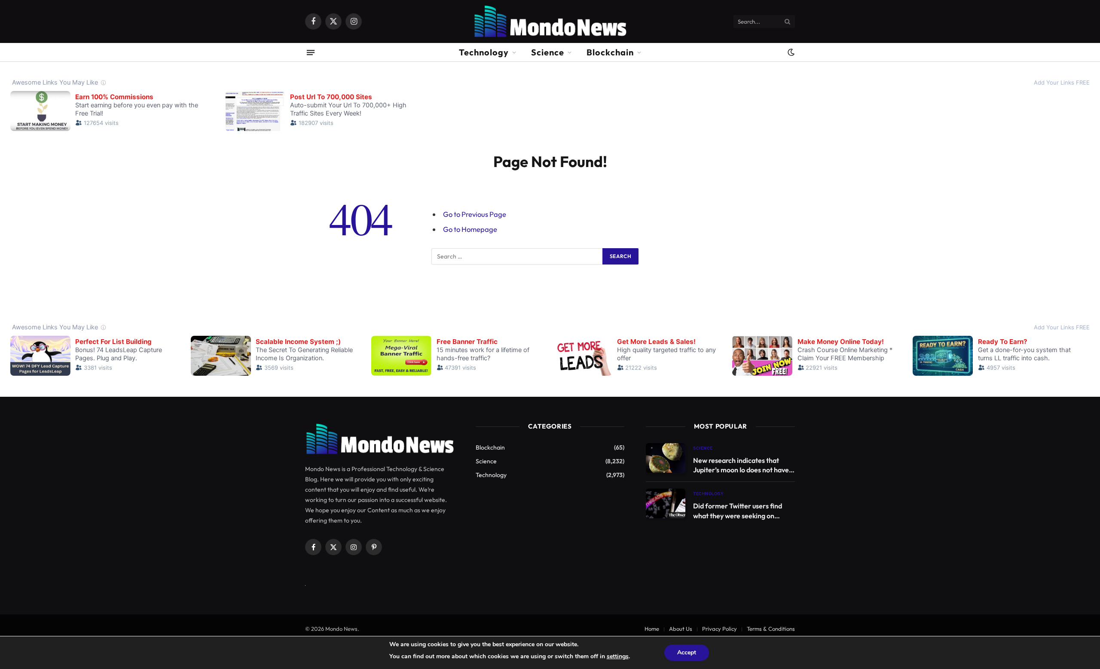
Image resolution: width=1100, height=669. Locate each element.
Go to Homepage (470, 229)
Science (547, 52)
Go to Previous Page (474, 214)
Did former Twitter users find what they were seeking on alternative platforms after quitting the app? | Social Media (740, 511)
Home (652, 628)
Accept (686, 652)
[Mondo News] (549, 21)
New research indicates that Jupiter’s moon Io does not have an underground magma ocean (741, 465)
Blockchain (610, 52)
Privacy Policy (719, 628)
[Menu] (311, 52)
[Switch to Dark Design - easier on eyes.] (790, 52)
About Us (680, 628)
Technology (484, 52)
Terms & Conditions (771, 628)
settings (618, 656)
